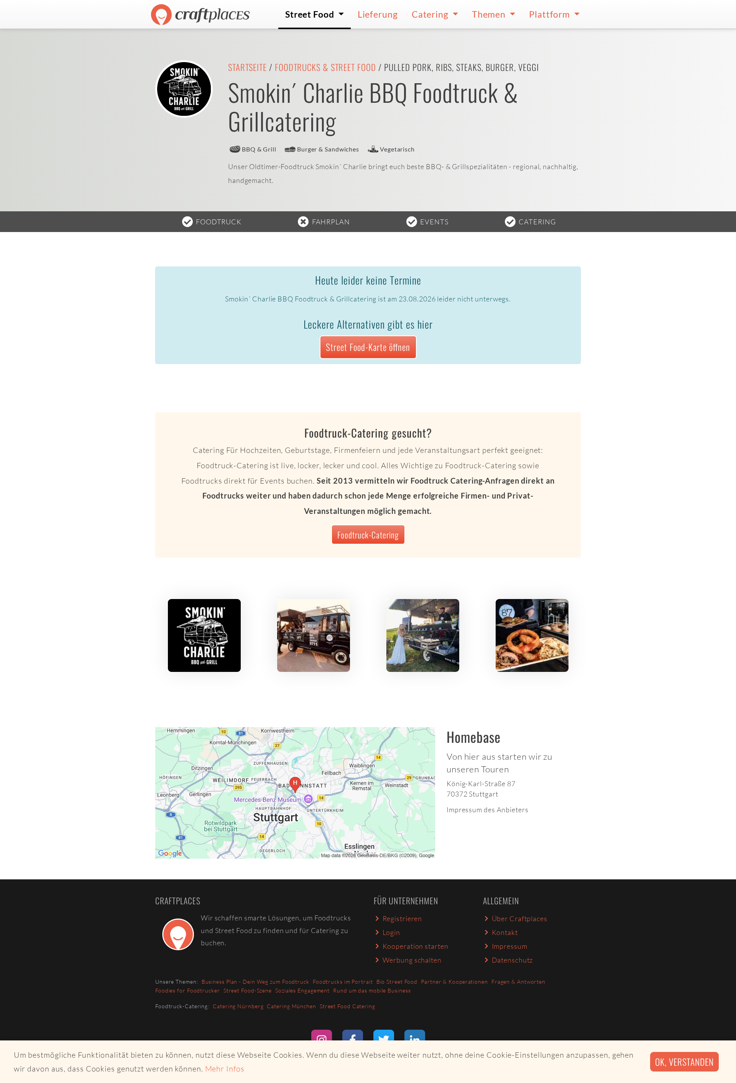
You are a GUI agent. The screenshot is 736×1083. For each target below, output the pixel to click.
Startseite (247, 67)
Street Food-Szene (247, 990)
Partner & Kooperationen (454, 981)
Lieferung (378, 14)
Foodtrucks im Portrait (343, 981)
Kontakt (505, 932)
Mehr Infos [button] (225, 1068)
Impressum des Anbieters (488, 809)
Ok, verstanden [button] (684, 1061)
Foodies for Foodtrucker (187, 990)
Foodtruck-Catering (368, 534)
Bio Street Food (397, 981)
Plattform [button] (550, 14)
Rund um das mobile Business (372, 990)
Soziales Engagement (302, 990)
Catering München (291, 1006)
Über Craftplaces (519, 918)
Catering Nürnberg (238, 1006)
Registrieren (402, 918)
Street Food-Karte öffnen (368, 347)
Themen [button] (490, 14)
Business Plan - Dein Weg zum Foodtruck (255, 981)
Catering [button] (431, 14)
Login (392, 932)
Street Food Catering (347, 1006)
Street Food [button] (310, 14)
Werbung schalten (412, 960)
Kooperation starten (416, 946)
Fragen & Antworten (518, 981)
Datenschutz (512, 960)
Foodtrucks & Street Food (325, 67)
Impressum (509, 946)
